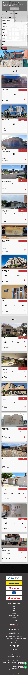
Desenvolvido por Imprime (13, 674)
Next (23, 59)
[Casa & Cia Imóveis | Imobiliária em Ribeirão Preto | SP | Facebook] (11, 647)
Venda (14, 610)
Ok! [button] (14, 8)
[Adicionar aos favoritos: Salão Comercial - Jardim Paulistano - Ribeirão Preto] (25, 159)
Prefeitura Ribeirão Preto (14, 660)
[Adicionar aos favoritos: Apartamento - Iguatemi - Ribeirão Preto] (25, 407)
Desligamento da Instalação (14, 656)
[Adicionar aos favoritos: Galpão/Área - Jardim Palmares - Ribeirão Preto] (25, 437)
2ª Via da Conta (14, 654)
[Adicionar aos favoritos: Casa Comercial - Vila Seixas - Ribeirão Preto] (25, 220)
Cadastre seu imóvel (14, 615)
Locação (14, 612)
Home (14, 606)
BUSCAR (4, 48)
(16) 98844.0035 (15, 629)
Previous (4, 59)
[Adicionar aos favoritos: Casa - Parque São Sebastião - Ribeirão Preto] (25, 310)
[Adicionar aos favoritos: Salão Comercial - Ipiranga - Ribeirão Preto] (25, 250)
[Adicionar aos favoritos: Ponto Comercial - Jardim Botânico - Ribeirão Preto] (25, 129)
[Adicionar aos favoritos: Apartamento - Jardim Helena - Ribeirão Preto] (25, 347)
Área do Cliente (14, 619)
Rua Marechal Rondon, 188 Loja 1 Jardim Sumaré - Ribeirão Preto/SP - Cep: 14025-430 (14, 639)
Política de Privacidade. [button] (8, 5)
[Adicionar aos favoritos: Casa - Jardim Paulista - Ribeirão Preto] (25, 467)
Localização (13, 620)
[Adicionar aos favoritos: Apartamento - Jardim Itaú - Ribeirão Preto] (25, 377)
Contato (14, 617)
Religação (14, 658)
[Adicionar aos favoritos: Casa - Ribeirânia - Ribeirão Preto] (25, 497)
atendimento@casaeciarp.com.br (15, 636)
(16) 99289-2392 (15, 633)
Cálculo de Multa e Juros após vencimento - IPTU (14, 662)
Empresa (14, 608)
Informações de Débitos (14, 670)
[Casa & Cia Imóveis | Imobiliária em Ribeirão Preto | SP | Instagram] (14, 647)
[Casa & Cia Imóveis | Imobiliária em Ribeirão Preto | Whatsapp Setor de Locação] (25, 667)
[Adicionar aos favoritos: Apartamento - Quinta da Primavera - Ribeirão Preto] (25, 190)
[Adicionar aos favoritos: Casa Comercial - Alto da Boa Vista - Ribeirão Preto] (25, 558)
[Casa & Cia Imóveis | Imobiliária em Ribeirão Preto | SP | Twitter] (17, 647)
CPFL (14, 653)
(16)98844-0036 (14, 13)
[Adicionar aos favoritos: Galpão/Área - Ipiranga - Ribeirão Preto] (25, 99)
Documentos (14, 613)
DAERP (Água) (14, 666)
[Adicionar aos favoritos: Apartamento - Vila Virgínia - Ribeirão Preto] (25, 528)
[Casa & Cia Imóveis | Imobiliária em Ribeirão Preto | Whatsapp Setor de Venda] (25, 663)
